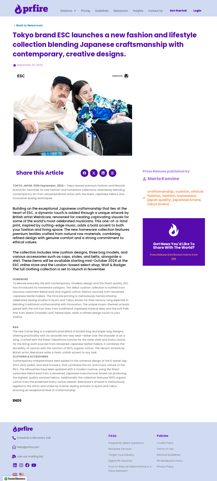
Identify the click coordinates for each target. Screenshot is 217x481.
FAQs (112, 436)
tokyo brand (158, 204)
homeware (186, 195)
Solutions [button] (66, 10)
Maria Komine (163, 179)
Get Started (178, 10)
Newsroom (121, 10)
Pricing (85, 10)
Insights (138, 10)
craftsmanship (160, 191)
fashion (168, 195)
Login (197, 10)
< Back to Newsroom (28, 25)
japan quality (159, 199)
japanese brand (187, 199)
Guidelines (101, 10)
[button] (84, 173)
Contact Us (155, 10)
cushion (182, 191)
